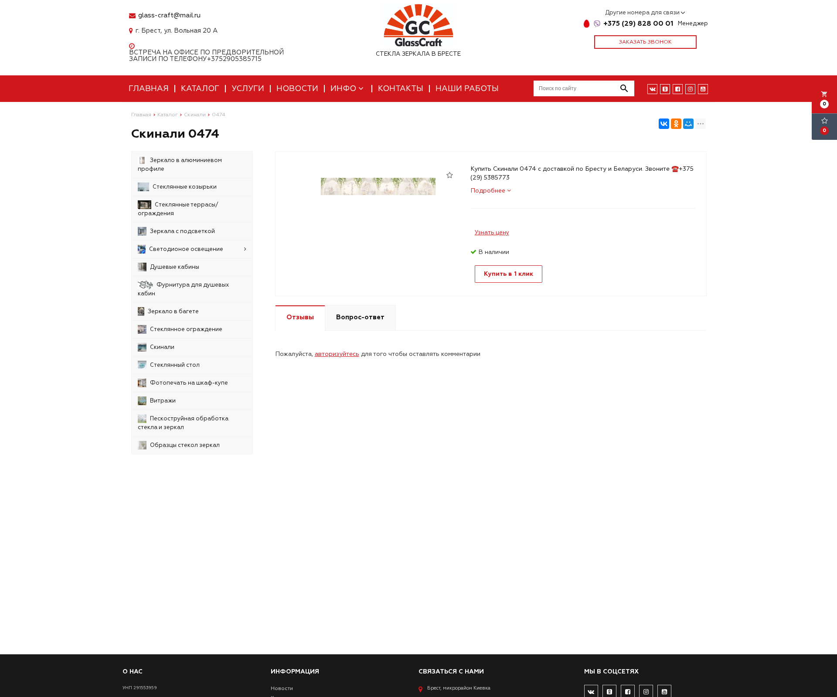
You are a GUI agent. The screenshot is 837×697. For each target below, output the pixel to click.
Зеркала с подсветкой (182, 231)
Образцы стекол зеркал (185, 445)
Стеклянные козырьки (185, 186)
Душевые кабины (174, 267)
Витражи (163, 400)
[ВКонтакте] (664, 123)
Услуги (247, 89)
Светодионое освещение (186, 249)
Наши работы (467, 89)
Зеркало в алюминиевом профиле (180, 165)
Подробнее (488, 190)
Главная (149, 89)
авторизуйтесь (337, 354)
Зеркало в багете (173, 311)
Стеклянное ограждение (186, 329)
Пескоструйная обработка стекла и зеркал (183, 423)
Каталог (200, 89)
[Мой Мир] (688, 123)
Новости (297, 89)
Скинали (162, 347)
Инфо (344, 89)
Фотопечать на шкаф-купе (189, 382)
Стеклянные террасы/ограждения (178, 209)
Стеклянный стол (175, 365)
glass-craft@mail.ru (169, 15)
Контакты (400, 89)
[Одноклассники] (676, 123)
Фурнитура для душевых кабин (183, 289)
